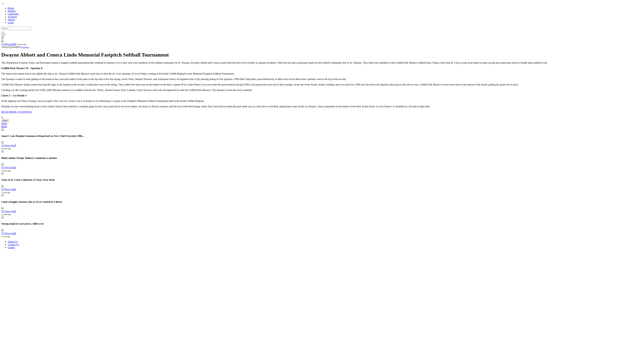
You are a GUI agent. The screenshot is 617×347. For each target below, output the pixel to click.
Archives (12, 16)
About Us (13, 241)
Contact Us (13, 244)
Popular (12, 11)
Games (11, 247)
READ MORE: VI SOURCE (16, 112)
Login (11, 22)
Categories (13, 14)
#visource (25, 47)
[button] (4, 123)
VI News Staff (8, 44)
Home (11, 8)
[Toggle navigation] (3, 3)
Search (11, 19)
